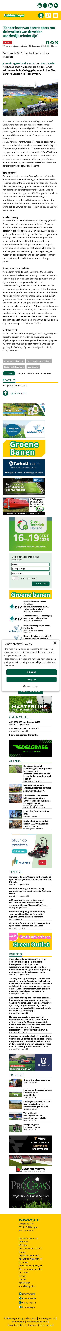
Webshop (23, 1245)
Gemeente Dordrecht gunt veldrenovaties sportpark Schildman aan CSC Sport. (29, 924)
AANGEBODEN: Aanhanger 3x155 (24, 722)
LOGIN (9, 373)
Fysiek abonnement (28, 1238)
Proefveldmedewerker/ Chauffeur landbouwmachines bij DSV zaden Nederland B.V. (36, 605)
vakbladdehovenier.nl (37, 1321)
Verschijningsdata (27, 1286)
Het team (23, 1262)
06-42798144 (29, 1302)
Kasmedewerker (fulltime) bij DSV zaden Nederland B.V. (37, 617)
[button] (30, 686)
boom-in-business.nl (17, 1325)
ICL (35, 63)
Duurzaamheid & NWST (30, 1248)
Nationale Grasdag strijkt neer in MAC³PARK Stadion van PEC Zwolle (35, 824)
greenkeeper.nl (29, 1318)
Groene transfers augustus (36, 1080)
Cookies (22, 1279)
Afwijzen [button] (31, 679)
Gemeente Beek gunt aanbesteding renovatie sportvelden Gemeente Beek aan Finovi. (30, 891)
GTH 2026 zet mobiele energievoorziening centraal (37, 786)
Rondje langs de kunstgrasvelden (31, 1126)
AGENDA (15, 761)
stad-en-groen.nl (47, 1318)
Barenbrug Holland (14, 63)
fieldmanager (28, 1307)
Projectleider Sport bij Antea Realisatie (37, 627)
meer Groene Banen (30, 691)
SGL (29, 63)
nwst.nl (50, 1325)
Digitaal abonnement (29, 1255)
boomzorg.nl (18, 1321)
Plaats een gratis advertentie (23, 735)
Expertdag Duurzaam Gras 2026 (36, 812)
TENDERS (15, 872)
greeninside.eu (37, 1325)
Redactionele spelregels (30, 1265)
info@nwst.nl (28, 1293)
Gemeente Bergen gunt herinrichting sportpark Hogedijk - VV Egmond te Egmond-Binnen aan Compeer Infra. (27, 914)
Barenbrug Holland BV (13, 361)
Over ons (23, 1241)
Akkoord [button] (31, 672)
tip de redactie (18, 393)
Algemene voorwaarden (30, 1269)
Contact (22, 1251)
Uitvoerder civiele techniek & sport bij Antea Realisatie (37, 637)
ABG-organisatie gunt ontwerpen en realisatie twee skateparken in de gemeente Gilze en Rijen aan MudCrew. (28, 902)
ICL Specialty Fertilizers (14, 367)
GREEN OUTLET (19, 717)
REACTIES (9, 380)
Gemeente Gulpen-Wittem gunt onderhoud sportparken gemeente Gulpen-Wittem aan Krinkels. (30, 879)
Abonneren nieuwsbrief (30, 1258)
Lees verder (9, 665)
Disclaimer (24, 1272)
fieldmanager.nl (11, 1318)
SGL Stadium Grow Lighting (39, 361)
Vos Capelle (47, 63)
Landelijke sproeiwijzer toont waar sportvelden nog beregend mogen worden (37, 1104)
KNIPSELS (15, 954)
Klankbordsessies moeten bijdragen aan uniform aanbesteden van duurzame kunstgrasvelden (37, 799)
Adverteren (24, 1282)
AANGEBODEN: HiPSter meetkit (24, 728)
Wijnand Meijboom (11, 46)
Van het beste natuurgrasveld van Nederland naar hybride (34, 1116)
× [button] (55, 643)
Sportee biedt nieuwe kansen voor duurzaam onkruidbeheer (37, 1092)
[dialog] (31, 665)
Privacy (22, 1275)
